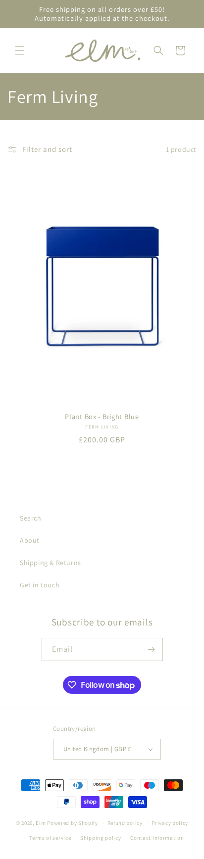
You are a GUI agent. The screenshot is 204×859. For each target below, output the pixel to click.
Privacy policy (170, 822)
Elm (41, 822)
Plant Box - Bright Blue (102, 416)
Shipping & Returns (50, 562)
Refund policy (125, 822)
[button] (20, 50)
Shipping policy (100, 837)
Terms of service (50, 837)
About (30, 540)
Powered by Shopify (72, 822)
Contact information (157, 837)
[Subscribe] (151, 649)
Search (31, 518)
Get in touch (39, 584)
